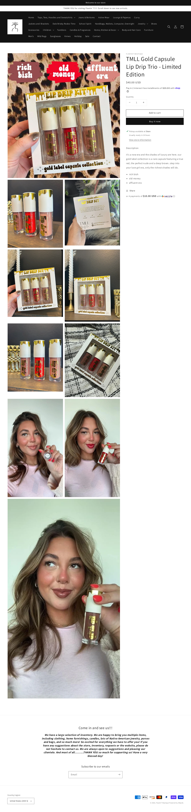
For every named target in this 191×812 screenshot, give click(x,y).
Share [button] (132, 190)
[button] (169, 27)
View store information (140, 139)
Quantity (130, 96)
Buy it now (155, 121)
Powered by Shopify (176, 803)
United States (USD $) (19, 801)
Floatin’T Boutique (162, 803)
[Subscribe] (119, 774)
